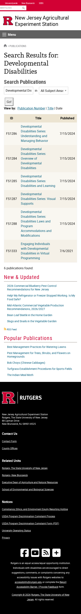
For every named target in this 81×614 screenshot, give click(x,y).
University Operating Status (16, 530)
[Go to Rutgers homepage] (22, 402)
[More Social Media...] (56, 552)
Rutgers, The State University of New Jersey (25, 468)
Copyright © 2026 (21, 594)
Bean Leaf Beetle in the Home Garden (29, 315)
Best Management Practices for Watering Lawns (36, 347)
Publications (17, 46)
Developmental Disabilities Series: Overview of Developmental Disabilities (33, 158)
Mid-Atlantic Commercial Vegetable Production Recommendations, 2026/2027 (35, 307)
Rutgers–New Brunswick (15, 475)
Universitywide (11, 3)
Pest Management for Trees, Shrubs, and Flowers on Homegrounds (38, 354)
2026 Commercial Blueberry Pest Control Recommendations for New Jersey (31, 287)
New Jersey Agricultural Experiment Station (42, 20)
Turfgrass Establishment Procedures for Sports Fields (39, 369)
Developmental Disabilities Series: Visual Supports (38, 199)
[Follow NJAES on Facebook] (24, 552)
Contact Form (9, 441)
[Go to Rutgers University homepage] (8, 21)
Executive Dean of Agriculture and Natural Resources (30, 482)
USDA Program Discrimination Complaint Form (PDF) (30, 523)
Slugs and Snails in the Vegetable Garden (32, 321)
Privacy (6, 537)
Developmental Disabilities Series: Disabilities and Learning (38, 181)
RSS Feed (12, 329)
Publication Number (31, 108)
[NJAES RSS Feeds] (46, 552)
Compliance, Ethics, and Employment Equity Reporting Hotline (35, 509)
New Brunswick (28, 3)
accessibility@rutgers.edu (28, 582)
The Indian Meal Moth (20, 375)
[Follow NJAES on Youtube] (35, 552)
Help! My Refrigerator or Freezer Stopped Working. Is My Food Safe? (41, 297)
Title (50, 108)
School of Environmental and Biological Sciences (28, 489)
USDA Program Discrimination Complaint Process (28, 516)
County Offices (9, 448)
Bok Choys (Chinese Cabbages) (26, 362)
